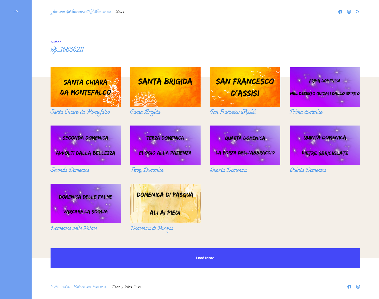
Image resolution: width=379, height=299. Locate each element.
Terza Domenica (147, 170)
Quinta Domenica (308, 170)
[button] (16, 149)
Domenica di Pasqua (151, 229)
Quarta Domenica (228, 170)
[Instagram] (349, 11)
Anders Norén (132, 286)
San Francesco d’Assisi (233, 112)
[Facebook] (340, 11)
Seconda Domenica (70, 170)
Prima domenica (306, 112)
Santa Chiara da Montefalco (80, 112)
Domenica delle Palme (74, 229)
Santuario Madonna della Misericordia (80, 11)
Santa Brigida (145, 112)
